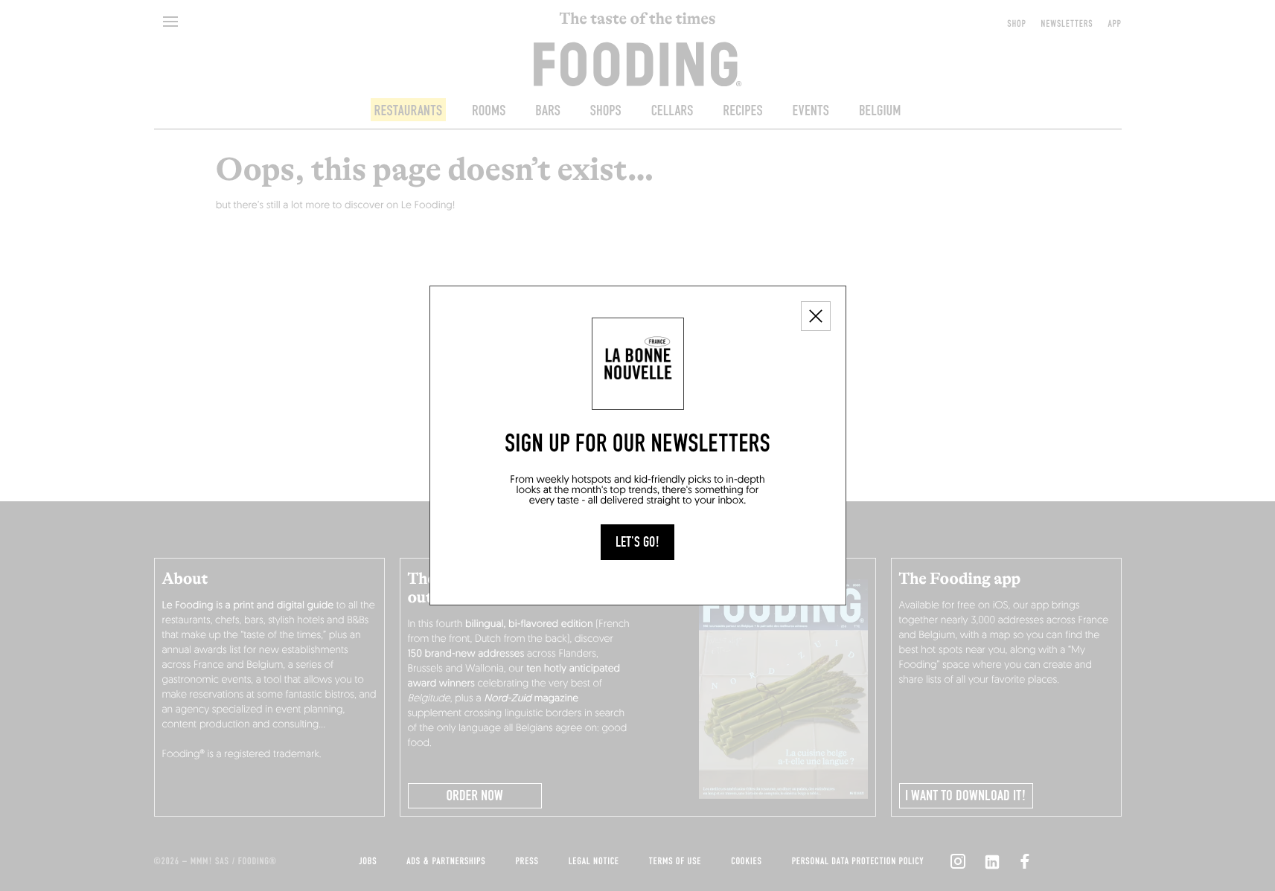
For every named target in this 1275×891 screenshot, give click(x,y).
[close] (816, 316)
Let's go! (637, 542)
